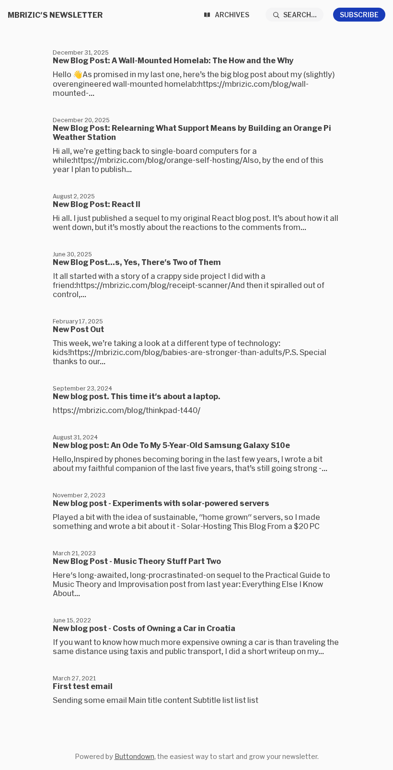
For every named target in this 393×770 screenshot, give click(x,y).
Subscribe (359, 15)
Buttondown (134, 756)
